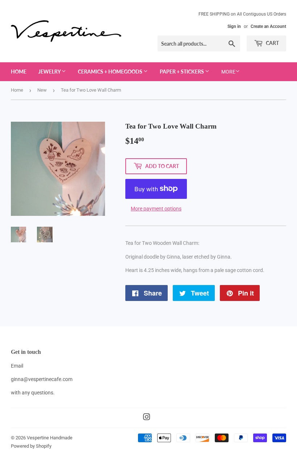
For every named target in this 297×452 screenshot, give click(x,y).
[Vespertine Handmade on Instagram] (146, 418)
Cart (272, 43)
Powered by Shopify (31, 446)
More (228, 72)
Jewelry (50, 71)
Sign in (234, 26)
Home (18, 71)
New (42, 90)
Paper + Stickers (182, 71)
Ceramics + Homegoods (110, 71)
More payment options (156, 209)
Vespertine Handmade (49, 437)
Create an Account (268, 26)
